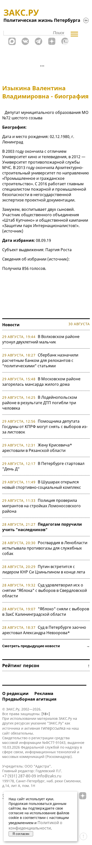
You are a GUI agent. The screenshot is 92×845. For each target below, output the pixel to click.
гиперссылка (53, 728)
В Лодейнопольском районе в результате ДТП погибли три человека (39, 403)
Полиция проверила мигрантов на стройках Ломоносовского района (41, 506)
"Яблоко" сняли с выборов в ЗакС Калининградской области (45, 611)
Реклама (43, 693)
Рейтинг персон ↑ (46, 665)
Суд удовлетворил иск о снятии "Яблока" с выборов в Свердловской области (44, 590)
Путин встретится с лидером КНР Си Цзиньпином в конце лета (43, 569)
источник (13, 231)
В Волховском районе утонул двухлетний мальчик (40, 339)
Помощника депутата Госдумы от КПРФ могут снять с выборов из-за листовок (45, 426)
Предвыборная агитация (29, 699)
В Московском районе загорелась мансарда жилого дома (41, 381)
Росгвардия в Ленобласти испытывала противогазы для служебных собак (44, 548)
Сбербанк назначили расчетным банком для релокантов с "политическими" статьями (40, 360)
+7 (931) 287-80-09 (19, 776)
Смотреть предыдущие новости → (46, 646)
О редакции (15, 693)
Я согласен (21, 834)
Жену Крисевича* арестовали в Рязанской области (37, 447)
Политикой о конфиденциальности (35, 825)
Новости (11, 324)
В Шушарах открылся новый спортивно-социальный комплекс (41, 484)
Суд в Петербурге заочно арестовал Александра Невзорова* (44, 630)
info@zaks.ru (49, 776)
